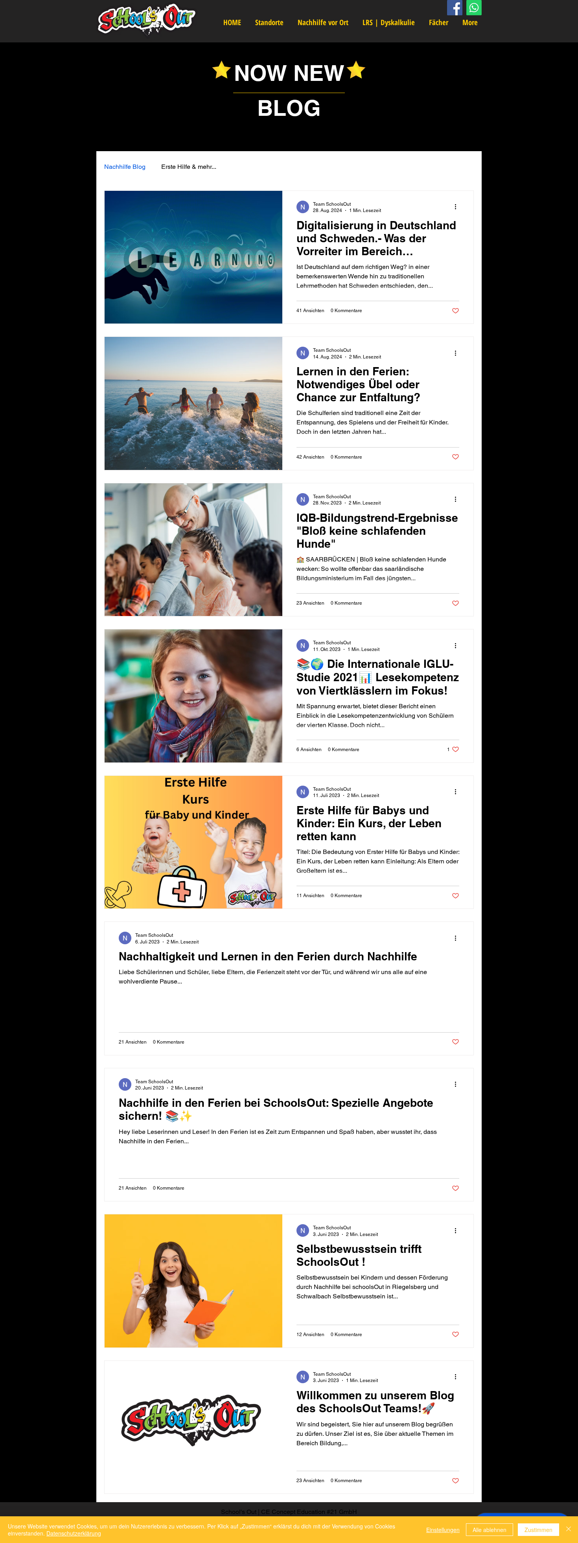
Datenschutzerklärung (73, 1533)
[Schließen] (568, 1530)
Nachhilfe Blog (124, 166)
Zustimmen (538, 1530)
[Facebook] (454, 7)
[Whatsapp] (474, 7)
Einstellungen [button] (443, 1530)
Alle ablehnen (489, 1530)
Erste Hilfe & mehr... (188, 166)
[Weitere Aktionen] (458, 207)
